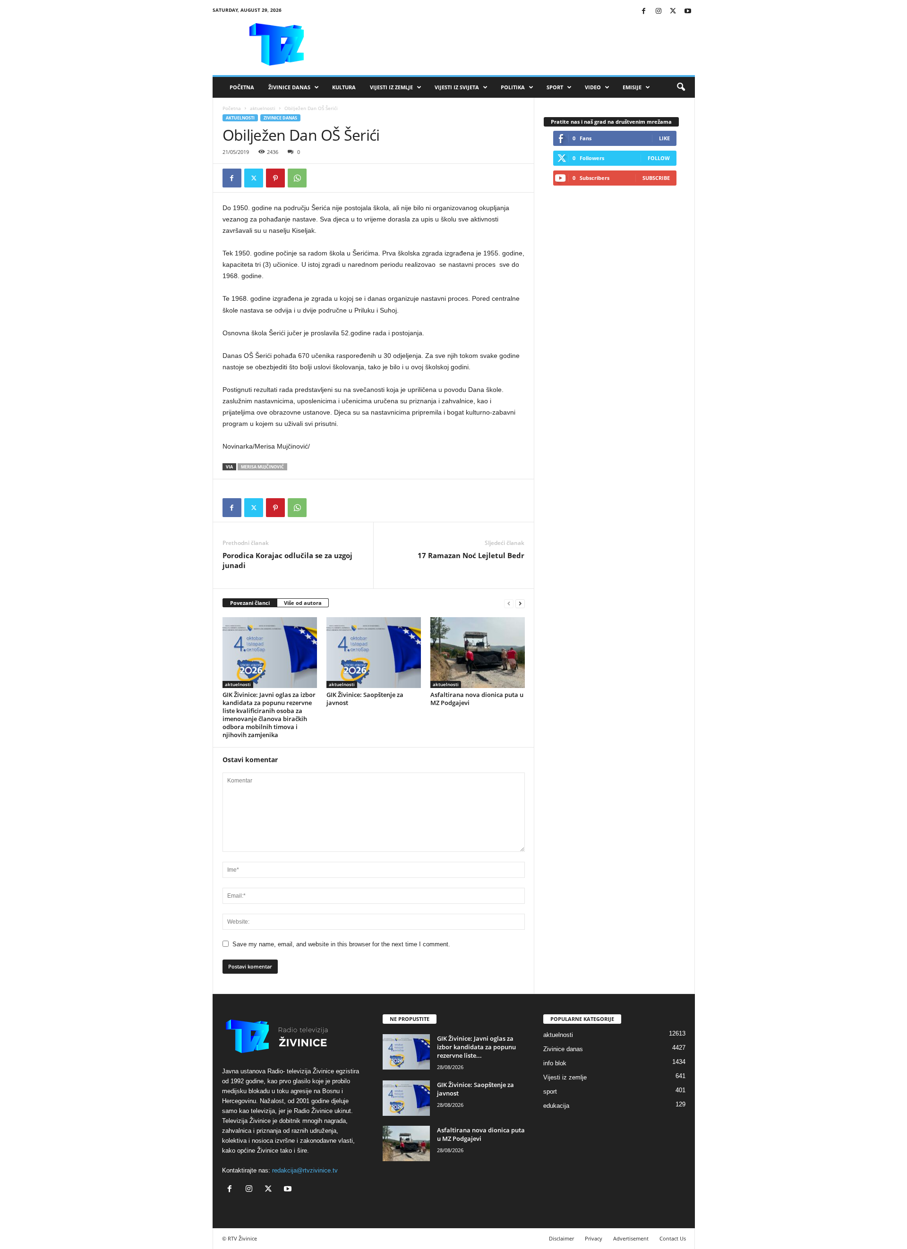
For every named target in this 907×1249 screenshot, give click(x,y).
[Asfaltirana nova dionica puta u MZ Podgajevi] (477, 652)
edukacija (556, 1105)
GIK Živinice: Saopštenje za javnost (364, 698)
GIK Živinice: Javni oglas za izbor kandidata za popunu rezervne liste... (476, 1047)
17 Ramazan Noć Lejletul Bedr (471, 555)
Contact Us (672, 1238)
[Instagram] (658, 11)
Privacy (593, 1238)
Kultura (344, 87)
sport (550, 1091)
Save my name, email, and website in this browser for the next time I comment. (341, 944)
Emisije (632, 87)
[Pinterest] (275, 178)
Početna (242, 87)
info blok (554, 1063)
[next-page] (520, 603)
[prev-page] (508, 603)
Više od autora (303, 602)
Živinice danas (289, 87)
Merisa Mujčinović (262, 467)
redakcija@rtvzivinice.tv (305, 1170)
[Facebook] (644, 11)
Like (664, 138)
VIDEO (593, 87)
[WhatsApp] (297, 178)
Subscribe (656, 177)
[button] (680, 87)
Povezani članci (250, 602)
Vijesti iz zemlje (391, 87)
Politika (513, 87)
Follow (659, 157)
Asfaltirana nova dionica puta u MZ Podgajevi (476, 698)
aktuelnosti (262, 108)
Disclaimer (561, 1238)
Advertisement (631, 1238)
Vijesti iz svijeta (457, 87)
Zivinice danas (280, 118)
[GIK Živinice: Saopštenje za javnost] (373, 652)
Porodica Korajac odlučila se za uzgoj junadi (287, 560)
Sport (555, 87)
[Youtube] (687, 11)
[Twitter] (673, 11)
